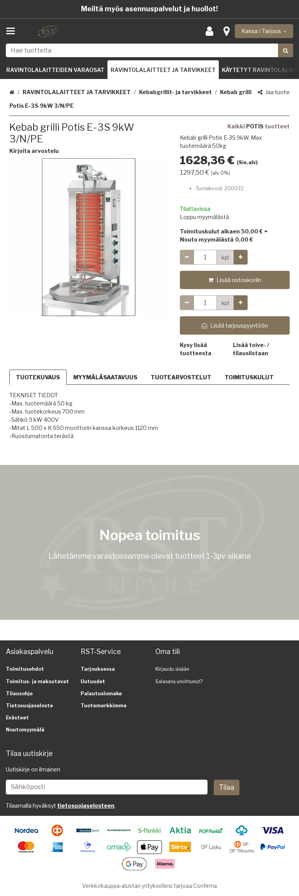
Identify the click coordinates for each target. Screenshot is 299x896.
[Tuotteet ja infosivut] (13, 31)
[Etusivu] (48, 31)
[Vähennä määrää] (187, 257)
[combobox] (149, 50)
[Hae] (285, 50)
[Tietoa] (226, 31)
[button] (34, 150)
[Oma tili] (211, 31)
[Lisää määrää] (241, 257)
